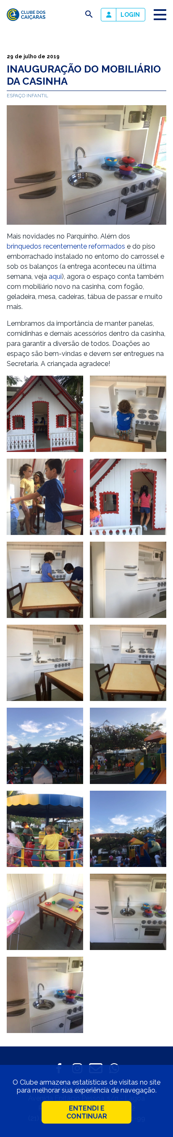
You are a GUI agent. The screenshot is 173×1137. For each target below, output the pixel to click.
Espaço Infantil (27, 96)
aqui (55, 276)
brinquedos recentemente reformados (66, 246)
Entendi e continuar (86, 1112)
